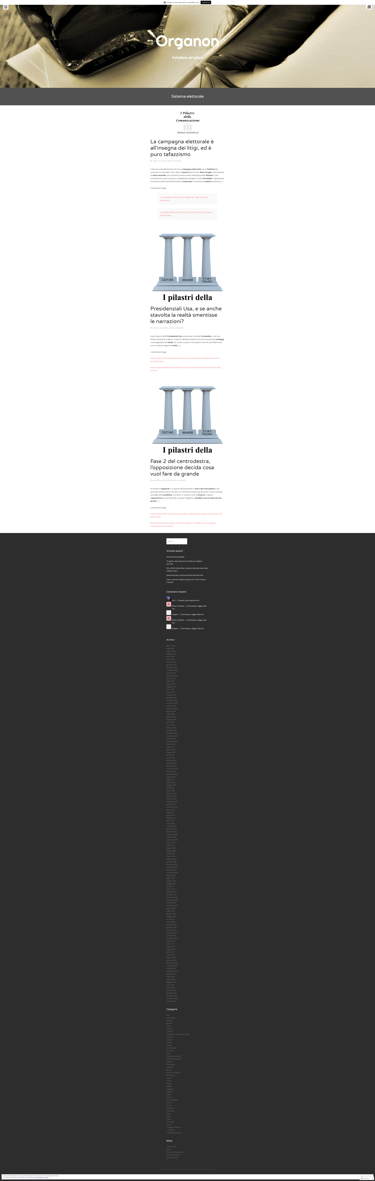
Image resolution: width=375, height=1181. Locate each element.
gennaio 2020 (171, 862)
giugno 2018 (171, 914)
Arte (168, 1015)
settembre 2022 (172, 774)
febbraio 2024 (171, 728)
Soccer (168, 1105)
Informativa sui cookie (42, 1177)
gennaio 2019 (171, 894)
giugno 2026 (171, 651)
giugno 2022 (171, 782)
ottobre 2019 (171, 870)
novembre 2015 (172, 998)
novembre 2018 (172, 900)
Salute (168, 1094)
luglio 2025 (170, 681)
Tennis (168, 1124)
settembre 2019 (172, 873)
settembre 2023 (172, 741)
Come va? (169, 1031)
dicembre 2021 (171, 799)
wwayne (175, 614)
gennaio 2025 (171, 698)
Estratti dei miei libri (173, 1056)
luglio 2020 (170, 845)
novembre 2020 (172, 834)
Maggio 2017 (171, 949)
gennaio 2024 (171, 730)
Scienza (169, 1097)
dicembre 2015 (171, 996)
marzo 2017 (170, 955)
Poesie (168, 1078)
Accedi (168, 1149)
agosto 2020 (170, 843)
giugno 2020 (171, 848)
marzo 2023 (170, 758)
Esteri (168, 1053)
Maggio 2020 (171, 851)
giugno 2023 (171, 750)
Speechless (170, 1108)
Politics (169, 1083)
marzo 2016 (170, 987)
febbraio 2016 (171, 990)
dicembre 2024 (171, 700)
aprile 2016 (170, 985)
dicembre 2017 (171, 930)
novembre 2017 (172, 933)
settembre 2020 (172, 840)
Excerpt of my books (173, 1059)
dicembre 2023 (171, 733)
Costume (169, 1037)
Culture (169, 1045)
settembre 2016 (172, 971)
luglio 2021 (170, 812)
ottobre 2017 (171, 936)
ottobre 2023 (171, 739)
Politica (169, 1081)
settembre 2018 (172, 905)
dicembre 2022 (171, 766)
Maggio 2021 (171, 818)
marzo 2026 (170, 659)
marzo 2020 (170, 856)
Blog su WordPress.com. (169, 1169)
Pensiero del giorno (173, 1072)
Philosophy (170, 1075)
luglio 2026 (170, 648)
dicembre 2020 (171, 832)
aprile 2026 (170, 657)
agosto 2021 (170, 810)
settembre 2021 (172, 807)
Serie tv (169, 1103)
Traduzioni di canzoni (174, 1133)
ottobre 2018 (171, 903)
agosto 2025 (170, 678)
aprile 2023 (170, 755)
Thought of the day (173, 1127)
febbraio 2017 (171, 957)
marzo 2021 (170, 823)
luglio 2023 (170, 747)
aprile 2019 (170, 886)
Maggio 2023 (171, 752)
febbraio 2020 (171, 859)
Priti (173, 600)
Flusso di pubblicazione (174, 1152)
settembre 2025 (172, 676)
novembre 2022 (172, 769)
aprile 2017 (170, 952)
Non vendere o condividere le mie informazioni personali (196, 1169)
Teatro (168, 1119)
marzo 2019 (170, 889)
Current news (171, 1048)
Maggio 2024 (171, 719)
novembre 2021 (172, 801)
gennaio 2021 (171, 829)
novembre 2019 (172, 867)
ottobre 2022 (171, 771)
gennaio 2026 (171, 665)
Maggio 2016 (171, 982)
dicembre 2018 (171, 897)
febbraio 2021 (171, 826)
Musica (169, 1070)
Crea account (171, 1147)
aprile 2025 (170, 689)
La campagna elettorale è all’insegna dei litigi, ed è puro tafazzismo (182, 147)
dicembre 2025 (171, 667)
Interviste (169, 1067)
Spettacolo (170, 1111)
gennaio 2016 (171, 993)
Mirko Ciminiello (174, 161)
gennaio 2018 (171, 927)
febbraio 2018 (171, 925)
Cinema (169, 1029)
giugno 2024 (171, 717)
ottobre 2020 (171, 837)
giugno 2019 (171, 881)
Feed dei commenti (173, 1155)
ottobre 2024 (171, 706)
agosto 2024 (170, 711)
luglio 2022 (170, 780)
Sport (168, 1114)
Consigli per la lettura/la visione (178, 1034)
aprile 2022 (170, 788)
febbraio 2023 (171, 760)
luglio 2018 (170, 911)
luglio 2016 (170, 977)
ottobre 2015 (171, 1001)
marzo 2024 (170, 725)
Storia (168, 1116)
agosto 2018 (170, 908)
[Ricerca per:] (176, 541)
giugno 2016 (171, 979)
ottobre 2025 (171, 673)
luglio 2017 (170, 944)
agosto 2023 (170, 744)
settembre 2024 (172, 708)
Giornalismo (170, 1064)
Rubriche (169, 1092)
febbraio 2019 (171, 892)
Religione (169, 1089)
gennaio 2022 (171, 796)
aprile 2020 (170, 853)
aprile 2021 (170, 821)
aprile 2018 (170, 919)
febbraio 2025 (171, 695)
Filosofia (169, 1062)
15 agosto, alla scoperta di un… (189, 600)
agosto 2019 (170, 875)
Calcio (168, 1026)
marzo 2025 (170, 692)
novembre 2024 (172, 703)
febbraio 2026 (171, 662)
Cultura (169, 1042)
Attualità (169, 1021)
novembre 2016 (172, 966)
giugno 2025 (171, 684)
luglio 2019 (170, 878)
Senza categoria (172, 1100)
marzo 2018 (170, 922)
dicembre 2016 (171, 963)
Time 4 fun (170, 1130)
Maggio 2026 (171, 654)
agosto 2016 (170, 974)
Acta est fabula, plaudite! (175, 557)
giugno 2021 (171, 815)
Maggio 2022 (171, 785)
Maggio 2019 (171, 884)
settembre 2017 (172, 938)
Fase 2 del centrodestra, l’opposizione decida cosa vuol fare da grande (182, 467)
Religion (169, 1086)
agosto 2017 (170, 941)
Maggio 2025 (171, 687)
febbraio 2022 (171, 793)
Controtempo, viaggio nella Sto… (192, 614)
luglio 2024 (170, 714)
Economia (170, 1051)
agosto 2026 (170, 646)
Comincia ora (206, 2)
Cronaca (169, 1040)
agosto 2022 (170, 777)
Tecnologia (170, 1122)
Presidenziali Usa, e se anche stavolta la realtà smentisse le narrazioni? (186, 315)
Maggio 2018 (171, 916)
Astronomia (170, 1018)
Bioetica (169, 1023)
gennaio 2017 (171, 960)
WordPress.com (172, 1157)
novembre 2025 (172, 670)
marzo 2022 (170, 791)
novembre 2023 (172, 736)
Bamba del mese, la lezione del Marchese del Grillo (184, 575)
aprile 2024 (170, 722)
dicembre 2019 (171, 864)
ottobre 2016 (171, 968)
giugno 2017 (171, 946)
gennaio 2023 (171, 763)
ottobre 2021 (171, 804)
